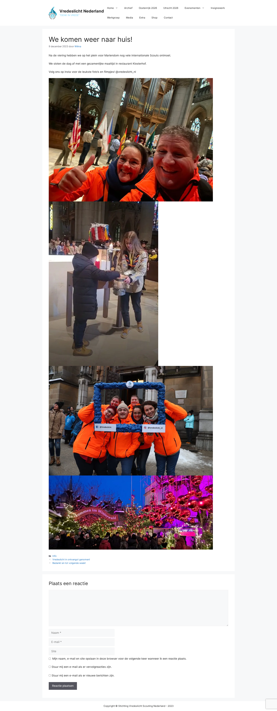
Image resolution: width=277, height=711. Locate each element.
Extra (142, 17)
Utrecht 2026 (170, 7)
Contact (168, 17)
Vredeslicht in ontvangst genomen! (71, 559)
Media (129, 17)
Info (54, 556)
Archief (128, 7)
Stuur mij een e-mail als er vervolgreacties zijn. (82, 666)
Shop (154, 17)
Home (110, 7)
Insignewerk (218, 7)
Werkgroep (113, 17)
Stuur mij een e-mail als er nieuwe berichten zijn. (83, 675)
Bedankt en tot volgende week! (69, 563)
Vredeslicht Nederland (81, 11)
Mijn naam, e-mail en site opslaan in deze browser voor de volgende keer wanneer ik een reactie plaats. (119, 658)
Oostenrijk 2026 (148, 7)
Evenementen (192, 7)
